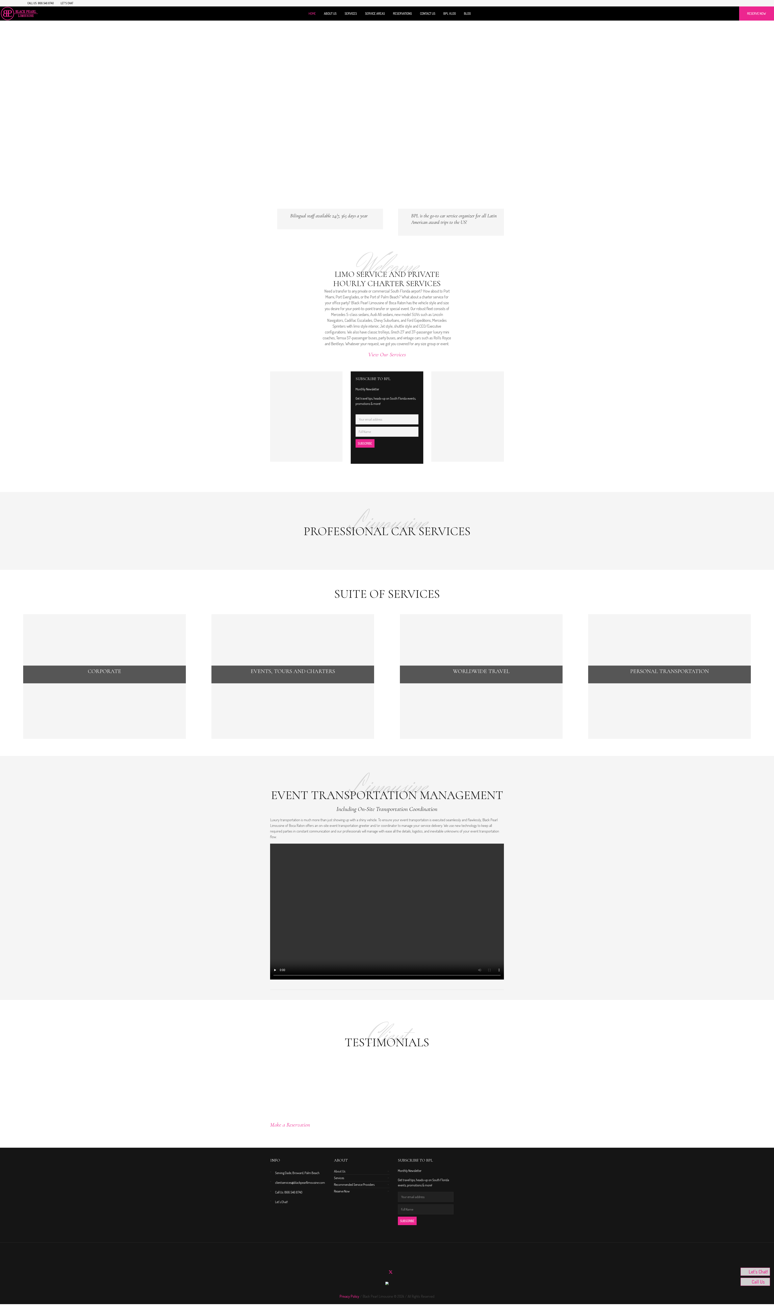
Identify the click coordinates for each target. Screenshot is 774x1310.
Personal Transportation (669, 671)
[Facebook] (743, 3)
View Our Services (387, 354)
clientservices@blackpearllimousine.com (300, 1183)
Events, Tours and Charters (293, 671)
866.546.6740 (46, 3)
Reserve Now (342, 1191)
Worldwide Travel (481, 671)
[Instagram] (734, 3)
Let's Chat (67, 3)
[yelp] (398, 1272)
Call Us (758, 1282)
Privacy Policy (349, 1296)
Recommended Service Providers (354, 1185)
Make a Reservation (290, 1124)
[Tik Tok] (747, 3)
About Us (339, 1171)
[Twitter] (391, 1272)
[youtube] (738, 3)
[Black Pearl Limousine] (387, 1284)
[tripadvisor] (405, 1272)
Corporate (104, 671)
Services (339, 1178)
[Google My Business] (412, 1272)
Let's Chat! (281, 1202)
